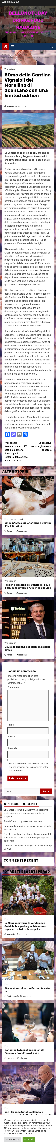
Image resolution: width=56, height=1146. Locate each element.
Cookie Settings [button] (12, 1139)
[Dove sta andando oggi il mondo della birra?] (28, 619)
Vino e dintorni (10, 69)
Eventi (7, 519)
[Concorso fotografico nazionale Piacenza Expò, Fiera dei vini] (28, 1022)
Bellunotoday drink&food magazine (28, 20)
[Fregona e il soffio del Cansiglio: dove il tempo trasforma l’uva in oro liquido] (28, 557)
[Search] (51, 47)
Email (11, 736)
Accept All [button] (28, 1139)
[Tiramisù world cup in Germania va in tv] (28, 960)
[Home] (5, 47)
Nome (11, 724)
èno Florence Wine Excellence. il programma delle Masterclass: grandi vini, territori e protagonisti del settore (28, 837)
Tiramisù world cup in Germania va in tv (23, 821)
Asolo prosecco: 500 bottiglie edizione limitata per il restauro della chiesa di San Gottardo (16, 451)
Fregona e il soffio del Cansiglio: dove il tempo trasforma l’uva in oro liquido (27, 586)
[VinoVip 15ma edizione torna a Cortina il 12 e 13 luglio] (28, 495)
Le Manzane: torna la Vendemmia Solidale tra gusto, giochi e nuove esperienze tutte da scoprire (26, 813)
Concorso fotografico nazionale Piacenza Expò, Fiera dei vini (24, 1052)
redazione (22, 106)
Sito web (12, 748)
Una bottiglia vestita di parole (41, 446)
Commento (13, 687)
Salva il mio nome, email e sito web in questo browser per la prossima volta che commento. (28, 767)
